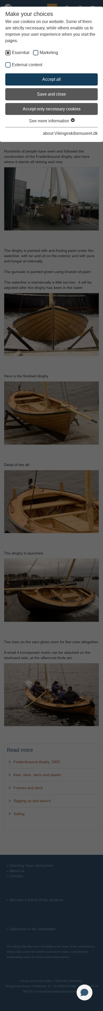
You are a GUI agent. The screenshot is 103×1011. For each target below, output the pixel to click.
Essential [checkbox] (20, 52)
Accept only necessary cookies (52, 109)
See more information (49, 121)
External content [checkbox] (27, 64)
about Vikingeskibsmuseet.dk (70, 133)
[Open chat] (84, 992)
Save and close (51, 94)
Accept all (51, 79)
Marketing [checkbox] (49, 52)
